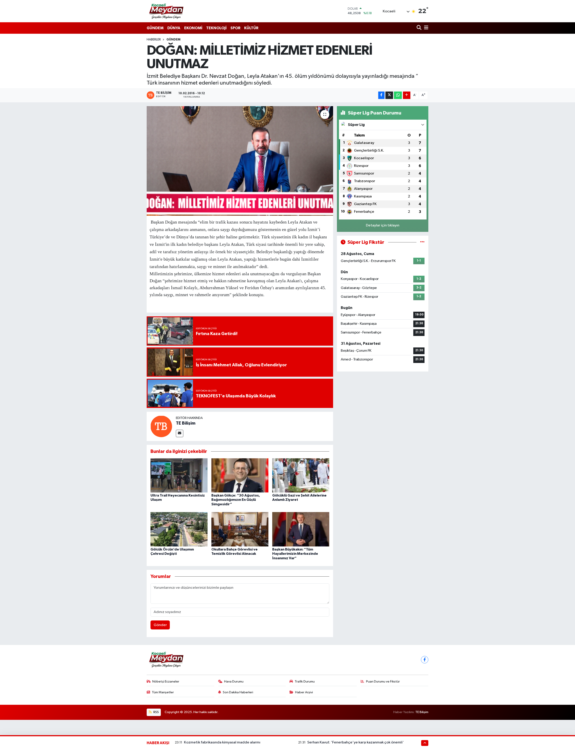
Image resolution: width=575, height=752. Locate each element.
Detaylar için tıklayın (382, 225)
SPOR (235, 28)
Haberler (154, 39)
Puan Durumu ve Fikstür (383, 681)
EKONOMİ (193, 28)
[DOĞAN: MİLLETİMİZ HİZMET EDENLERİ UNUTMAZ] (240, 161)
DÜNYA (173, 28)
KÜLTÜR (251, 28)
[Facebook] (424, 659)
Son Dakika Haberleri (238, 692)
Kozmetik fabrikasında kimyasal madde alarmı (222, 742)
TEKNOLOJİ (216, 28)
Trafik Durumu (305, 681)
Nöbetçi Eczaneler (165, 681)
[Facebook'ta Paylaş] (381, 95)
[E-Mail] (179, 433)
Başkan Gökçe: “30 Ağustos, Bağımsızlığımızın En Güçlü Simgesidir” (235, 500)
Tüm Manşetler (163, 692)
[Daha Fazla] (406, 95)
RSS (156, 712)
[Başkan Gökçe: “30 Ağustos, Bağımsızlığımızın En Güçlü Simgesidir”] (239, 475)
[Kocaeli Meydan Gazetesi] (166, 11)
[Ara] (419, 28)
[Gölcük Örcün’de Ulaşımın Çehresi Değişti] (179, 529)
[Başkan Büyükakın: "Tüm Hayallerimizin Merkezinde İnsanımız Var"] (300, 529)
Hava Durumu (233, 681)
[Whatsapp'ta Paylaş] (398, 95)
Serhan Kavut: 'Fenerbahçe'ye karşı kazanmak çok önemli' (355, 742)
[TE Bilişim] (161, 426)
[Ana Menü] (425, 28)
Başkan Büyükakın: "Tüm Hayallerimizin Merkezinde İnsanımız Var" (295, 554)
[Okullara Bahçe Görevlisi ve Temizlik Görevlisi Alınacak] (239, 529)
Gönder (160, 625)
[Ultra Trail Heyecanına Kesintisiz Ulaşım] (179, 475)
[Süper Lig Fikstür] (422, 242)
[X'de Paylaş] (389, 95)
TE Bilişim (185, 423)
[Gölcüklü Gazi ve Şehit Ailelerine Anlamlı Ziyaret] (300, 475)
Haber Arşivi (304, 692)
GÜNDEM (155, 28)
